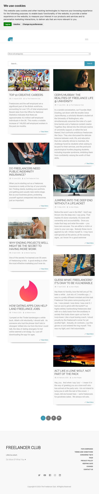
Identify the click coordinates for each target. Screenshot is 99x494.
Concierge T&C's (86, 455)
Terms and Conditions (84, 452)
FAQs (91, 458)
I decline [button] (16, 24)
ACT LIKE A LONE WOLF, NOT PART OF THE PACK (72, 372)
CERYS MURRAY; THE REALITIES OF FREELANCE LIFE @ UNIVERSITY (73, 98)
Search (89, 63)
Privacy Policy (87, 461)
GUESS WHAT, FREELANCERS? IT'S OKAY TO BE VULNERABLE (73, 281)
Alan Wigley (74, 207)
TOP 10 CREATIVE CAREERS (26, 94)
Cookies (90, 466)
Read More (44, 132)
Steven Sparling (31, 253)
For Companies (87, 449)
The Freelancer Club (33, 98)
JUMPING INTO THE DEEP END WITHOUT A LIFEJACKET (73, 202)
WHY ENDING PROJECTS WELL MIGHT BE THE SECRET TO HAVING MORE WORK (28, 246)
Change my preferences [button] (32, 24)
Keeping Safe (88, 463)
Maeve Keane (31, 312)
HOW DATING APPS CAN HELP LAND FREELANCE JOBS (28, 307)
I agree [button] (7, 24)
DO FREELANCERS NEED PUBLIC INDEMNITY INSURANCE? (24, 171)
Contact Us (88, 469)
